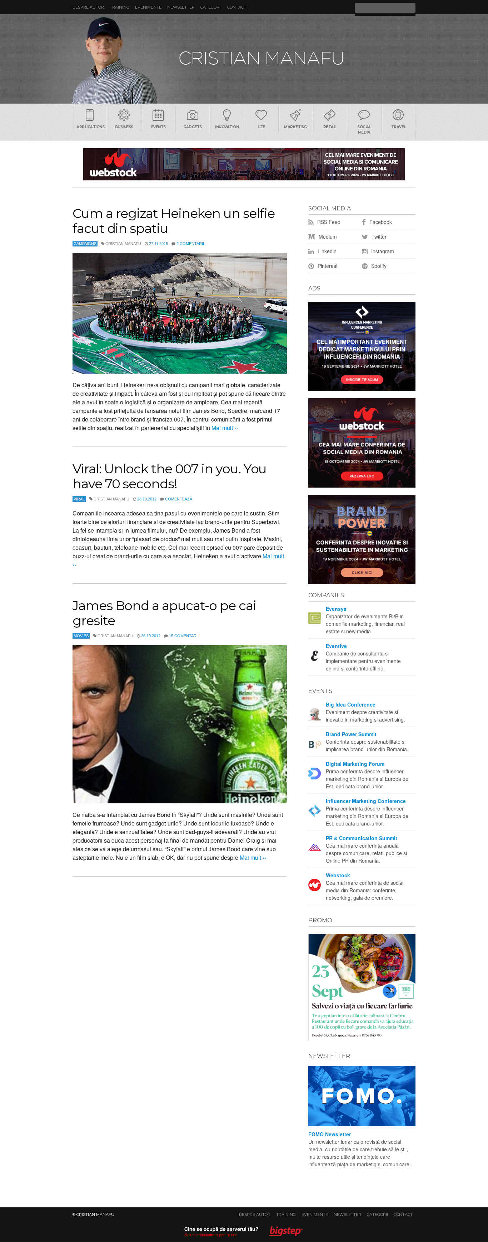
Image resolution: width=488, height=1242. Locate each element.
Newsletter (181, 7)
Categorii (210, 7)
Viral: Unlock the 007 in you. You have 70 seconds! (170, 476)
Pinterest (327, 265)
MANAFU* (244, 59)
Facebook (380, 221)
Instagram (382, 251)
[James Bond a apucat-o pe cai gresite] (180, 724)
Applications (90, 127)
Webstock (338, 875)
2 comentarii (190, 243)
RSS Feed (328, 221)
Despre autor (88, 7)
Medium (327, 236)
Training (119, 7)
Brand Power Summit (351, 734)
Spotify (378, 265)
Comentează (178, 499)
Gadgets (192, 127)
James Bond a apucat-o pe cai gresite (164, 613)
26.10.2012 (150, 636)
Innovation (227, 127)
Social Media (364, 130)
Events (158, 127)
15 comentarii (184, 636)
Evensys (336, 608)
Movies (81, 636)
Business (124, 127)
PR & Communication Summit (361, 838)
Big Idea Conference (350, 704)
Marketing (295, 127)
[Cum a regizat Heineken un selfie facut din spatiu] (180, 313)
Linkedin (326, 251)
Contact (236, 7)
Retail (330, 127)
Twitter (378, 236)
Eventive (336, 645)
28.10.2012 (146, 499)
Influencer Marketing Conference (366, 800)
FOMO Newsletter (329, 1134)
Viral (79, 499)
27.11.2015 (158, 243)
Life (261, 127)
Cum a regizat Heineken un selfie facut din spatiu (173, 220)
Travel (398, 127)
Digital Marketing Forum (355, 763)
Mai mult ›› (224, 428)
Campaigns (85, 243)
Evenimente (148, 7)
